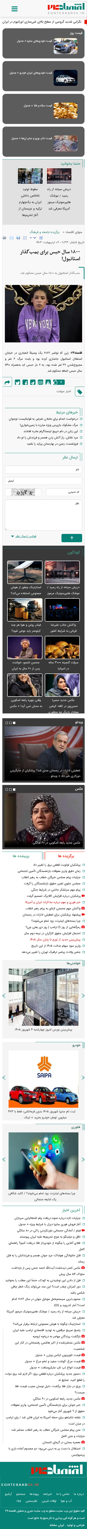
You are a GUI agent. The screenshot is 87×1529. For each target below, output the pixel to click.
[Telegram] (32, 382)
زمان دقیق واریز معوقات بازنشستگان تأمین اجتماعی (49, 871)
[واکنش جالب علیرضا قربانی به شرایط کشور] (62, 610)
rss (19, 1501)
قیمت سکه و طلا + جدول (38, 105)
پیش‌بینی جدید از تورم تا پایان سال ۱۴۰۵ (55, 939)
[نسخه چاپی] (4, 237)
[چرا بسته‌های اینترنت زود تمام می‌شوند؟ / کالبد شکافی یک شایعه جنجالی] (43, 1161)
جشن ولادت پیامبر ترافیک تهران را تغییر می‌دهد (51, 952)
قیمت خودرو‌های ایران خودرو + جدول (31, 73)
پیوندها (34, 1494)
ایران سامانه (57, 1525)
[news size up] (41, 237)
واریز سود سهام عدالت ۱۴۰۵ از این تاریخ (56, 946)
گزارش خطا (48, 382)
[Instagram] (40, 382)
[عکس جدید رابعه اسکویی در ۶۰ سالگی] (43, 820)
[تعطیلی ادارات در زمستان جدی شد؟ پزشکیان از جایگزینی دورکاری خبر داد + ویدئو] (43, 753)
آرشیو (8, 1494)
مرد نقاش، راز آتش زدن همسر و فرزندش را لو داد (47, 437)
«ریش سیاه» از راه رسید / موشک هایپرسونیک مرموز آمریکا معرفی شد (63, 593)
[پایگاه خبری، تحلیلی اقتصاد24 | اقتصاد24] (58, 7)
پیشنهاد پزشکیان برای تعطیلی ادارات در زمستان (52, 914)
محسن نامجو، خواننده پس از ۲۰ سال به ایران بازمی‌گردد (26, 668)
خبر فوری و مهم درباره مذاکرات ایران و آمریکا (53, 902)
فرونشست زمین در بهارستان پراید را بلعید (52, 443)
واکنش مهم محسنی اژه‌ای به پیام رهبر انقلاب (53, 908)
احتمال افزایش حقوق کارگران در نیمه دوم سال (52, 933)
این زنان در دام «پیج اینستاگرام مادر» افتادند (50, 431)
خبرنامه (47, 1494)
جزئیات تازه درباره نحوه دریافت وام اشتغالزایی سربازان (47, 1218)
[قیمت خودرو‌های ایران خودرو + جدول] (65, 78)
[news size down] (24, 237)
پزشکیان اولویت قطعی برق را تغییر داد (57, 865)
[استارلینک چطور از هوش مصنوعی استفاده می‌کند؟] (24, 572)
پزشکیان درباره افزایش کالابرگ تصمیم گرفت (54, 896)
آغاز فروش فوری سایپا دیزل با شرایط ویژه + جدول (50, 1224)
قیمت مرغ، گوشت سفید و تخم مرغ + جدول (53, 1361)
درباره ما (79, 1494)
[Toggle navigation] (10, 9)
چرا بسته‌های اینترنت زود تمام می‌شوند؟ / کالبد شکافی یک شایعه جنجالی (41, 1196)
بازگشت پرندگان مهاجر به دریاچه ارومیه (57, 1336)
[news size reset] (33, 237)
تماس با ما (62, 1494)
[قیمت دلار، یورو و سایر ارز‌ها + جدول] (65, 143)
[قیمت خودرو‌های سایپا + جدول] (65, 46)
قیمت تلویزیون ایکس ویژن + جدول (58, 1355)
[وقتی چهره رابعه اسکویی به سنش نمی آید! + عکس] (24, 685)
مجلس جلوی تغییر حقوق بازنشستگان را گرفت (52, 883)
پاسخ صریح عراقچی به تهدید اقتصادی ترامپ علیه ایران (47, 1330)
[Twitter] (17, 382)
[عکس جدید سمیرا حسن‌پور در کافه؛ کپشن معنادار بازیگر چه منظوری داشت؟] (62, 685)
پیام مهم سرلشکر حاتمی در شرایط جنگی (56, 889)
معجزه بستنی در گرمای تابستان (61, 1442)
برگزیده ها (66, 856)
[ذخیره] (18, 237)
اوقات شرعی (49, 1501)
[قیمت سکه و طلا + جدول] (65, 111)
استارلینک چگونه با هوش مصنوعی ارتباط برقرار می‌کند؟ (47, 1324)
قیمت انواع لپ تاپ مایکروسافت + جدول (55, 1367)
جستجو (20, 1494)
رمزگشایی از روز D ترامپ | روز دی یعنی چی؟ (53, 927)
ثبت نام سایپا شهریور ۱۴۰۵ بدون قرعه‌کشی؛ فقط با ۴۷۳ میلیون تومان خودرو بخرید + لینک (41, 1114)
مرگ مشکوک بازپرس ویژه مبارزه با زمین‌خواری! (49, 425)
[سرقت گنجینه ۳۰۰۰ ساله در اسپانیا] (62, 648)
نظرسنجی (31, 1501)
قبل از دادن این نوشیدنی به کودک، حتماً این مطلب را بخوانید (43, 1280)
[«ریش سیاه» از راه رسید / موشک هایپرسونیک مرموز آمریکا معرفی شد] (62, 572)
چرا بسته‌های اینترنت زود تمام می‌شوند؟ (56, 921)
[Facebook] (25, 382)
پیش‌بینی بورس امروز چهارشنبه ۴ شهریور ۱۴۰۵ (43, 1029)
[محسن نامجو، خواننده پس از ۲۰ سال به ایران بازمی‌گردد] (24, 648)
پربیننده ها (21, 856)
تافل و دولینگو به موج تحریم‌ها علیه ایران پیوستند (50, 1236)
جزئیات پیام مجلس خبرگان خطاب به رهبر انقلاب (51, 877)
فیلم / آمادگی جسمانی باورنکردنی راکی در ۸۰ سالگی (49, 1230)
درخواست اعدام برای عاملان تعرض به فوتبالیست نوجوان (43, 419)
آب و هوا (66, 1501)
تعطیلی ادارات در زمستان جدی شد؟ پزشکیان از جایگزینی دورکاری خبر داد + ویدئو (45, 773)
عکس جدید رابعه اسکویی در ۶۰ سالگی (56, 842)
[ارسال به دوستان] (11, 237)
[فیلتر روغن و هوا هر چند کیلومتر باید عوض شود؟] (24, 610)
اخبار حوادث (63, 391)
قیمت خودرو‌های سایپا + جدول (34, 41)
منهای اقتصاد (73, 232)
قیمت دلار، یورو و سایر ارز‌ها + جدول (31, 138)
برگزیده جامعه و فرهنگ (44, 232)
